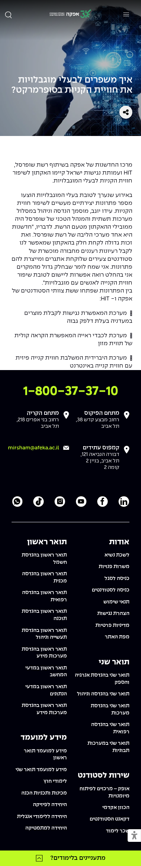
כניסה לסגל (116, 578)
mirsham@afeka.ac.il (33, 447)
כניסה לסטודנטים (110, 590)
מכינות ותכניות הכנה (44, 793)
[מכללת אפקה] (70, 14)
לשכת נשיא (116, 555)
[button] (134, 836)
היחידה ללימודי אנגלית (42, 816)
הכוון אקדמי (115, 807)
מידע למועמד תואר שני (41, 769)
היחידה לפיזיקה (50, 804)
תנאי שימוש (116, 602)
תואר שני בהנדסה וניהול (103, 693)
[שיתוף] (125, 112)
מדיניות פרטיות (112, 625)
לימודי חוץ (55, 781)
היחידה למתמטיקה (46, 828)
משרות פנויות (114, 566)
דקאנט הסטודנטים (109, 819)
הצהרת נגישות (113, 613)
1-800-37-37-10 (70, 391)
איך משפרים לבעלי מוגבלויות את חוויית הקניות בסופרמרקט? (71, 85)
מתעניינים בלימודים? (78, 858)
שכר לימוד (117, 831)
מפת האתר (117, 636)
